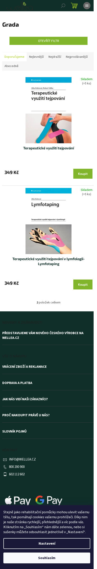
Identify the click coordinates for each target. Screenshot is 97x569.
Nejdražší (54, 57)
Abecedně (11, 66)
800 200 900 (17, 467)
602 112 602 (17, 474)
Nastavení (47, 543)
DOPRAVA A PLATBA (17, 383)
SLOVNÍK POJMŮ (14, 431)
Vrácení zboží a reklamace (24, 367)
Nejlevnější (36, 57)
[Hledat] (63, 5)
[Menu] (86, 5)
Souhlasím (46, 557)
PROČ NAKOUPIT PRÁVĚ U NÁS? (26, 415)
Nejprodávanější (77, 57)
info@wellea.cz (22, 459)
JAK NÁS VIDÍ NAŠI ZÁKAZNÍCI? (25, 399)
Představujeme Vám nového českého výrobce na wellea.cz (42, 335)
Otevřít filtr (48, 41)
